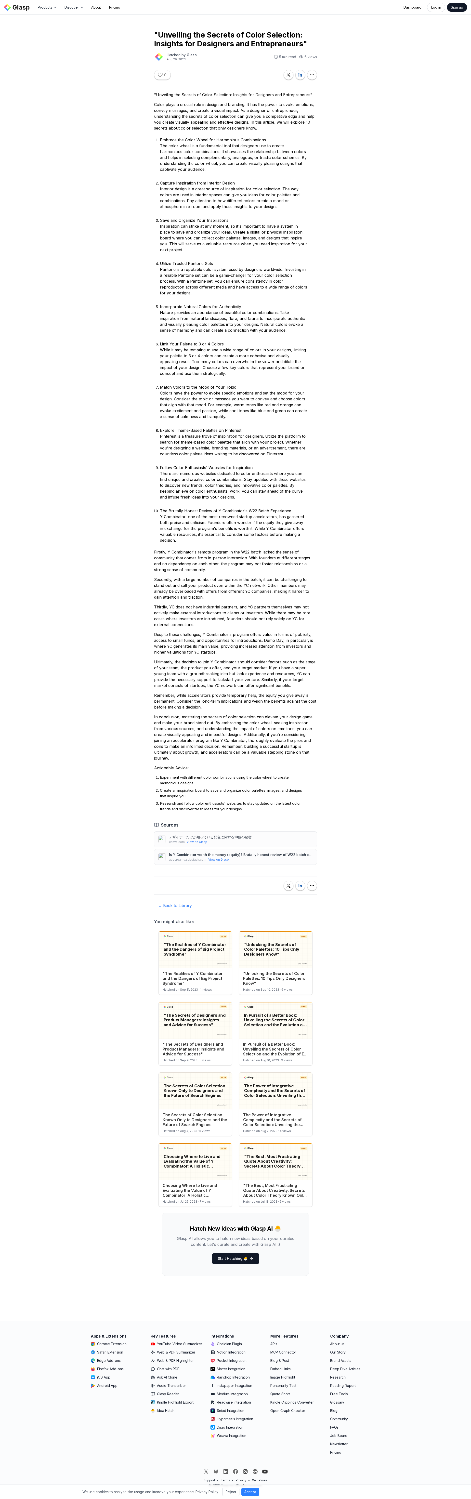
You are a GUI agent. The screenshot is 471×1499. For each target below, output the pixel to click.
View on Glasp (197, 842)
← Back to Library (175, 905)
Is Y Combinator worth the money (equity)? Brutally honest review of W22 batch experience (241, 855)
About (96, 7)
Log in (436, 7)
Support (209, 1480)
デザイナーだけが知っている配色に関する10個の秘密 (210, 837)
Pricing (114, 7)
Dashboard (412, 7)
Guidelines (259, 1480)
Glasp (192, 55)
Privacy (241, 1480)
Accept (250, 1492)
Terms (225, 1480)
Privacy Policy (207, 1492)
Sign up (457, 7)
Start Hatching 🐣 (233, 1258)
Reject (230, 1492)
